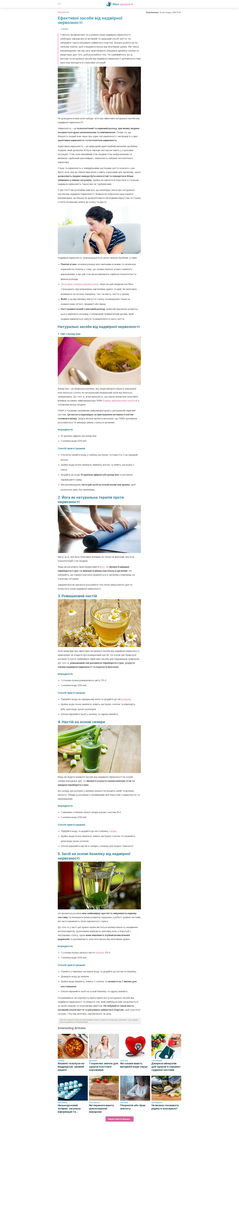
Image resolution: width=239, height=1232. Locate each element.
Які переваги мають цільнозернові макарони (101, 1108)
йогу (102, 567)
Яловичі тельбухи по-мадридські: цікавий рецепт (71, 1066)
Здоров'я (93, 1061)
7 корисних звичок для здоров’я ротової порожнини (103, 1066)
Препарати (62, 1103)
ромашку (126, 699)
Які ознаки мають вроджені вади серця (134, 1065)
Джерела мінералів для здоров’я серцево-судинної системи (166, 1066)
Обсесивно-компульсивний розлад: (80, 284)
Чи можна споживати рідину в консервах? (165, 1107)
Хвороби (124, 1061)
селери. (113, 831)
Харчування (156, 1061)
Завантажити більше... (119, 1119)
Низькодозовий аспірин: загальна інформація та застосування (69, 1108)
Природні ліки (63, 12)
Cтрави (61, 1061)
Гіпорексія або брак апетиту (132, 1107)
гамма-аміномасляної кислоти (120, 400)
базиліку (99, 952)
